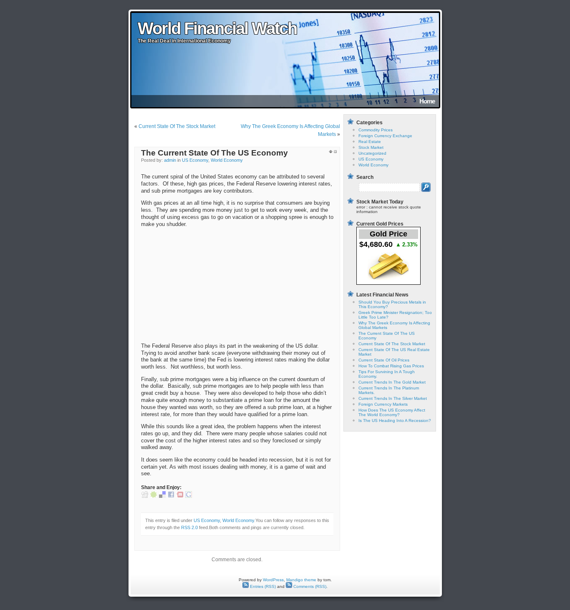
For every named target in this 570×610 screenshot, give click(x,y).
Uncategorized (372, 153)
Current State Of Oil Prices (383, 360)
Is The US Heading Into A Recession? (394, 420)
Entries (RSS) (262, 586)
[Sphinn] (153, 496)
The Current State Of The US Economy (214, 152)
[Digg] (144, 496)
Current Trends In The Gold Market (392, 382)
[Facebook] (171, 496)
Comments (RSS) (309, 586)
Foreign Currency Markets (383, 404)
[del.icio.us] (162, 496)
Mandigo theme (301, 579)
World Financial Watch (217, 28)
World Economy (227, 160)
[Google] (188, 496)
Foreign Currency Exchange (385, 135)
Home (426, 101)
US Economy (195, 160)
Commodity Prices (375, 130)
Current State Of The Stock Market (177, 126)
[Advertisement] (203, 285)
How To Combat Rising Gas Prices (391, 366)
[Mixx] (180, 496)
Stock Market (370, 147)
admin (170, 160)
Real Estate (369, 141)
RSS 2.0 (189, 527)
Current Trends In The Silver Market (392, 398)
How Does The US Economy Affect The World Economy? (391, 412)
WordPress (273, 579)
